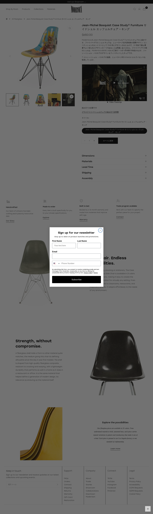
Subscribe (76, 279)
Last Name (82, 241)
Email (54, 252)
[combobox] (56, 263)
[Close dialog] (100, 230)
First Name (57, 241)
